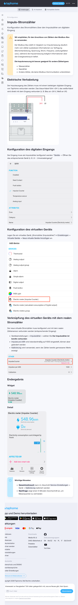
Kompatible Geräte (53, 9)
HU (55, 541)
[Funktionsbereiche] (2, 33)
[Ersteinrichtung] (2, 29)
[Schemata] (2, 69)
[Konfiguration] (2, 38)
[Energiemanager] (2, 78)
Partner (6, 555)
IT (61, 541)
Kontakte (6, 549)
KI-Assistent (38, 9)
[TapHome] (11, 3)
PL (59, 541)
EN (45, 541)
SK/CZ (50, 541)
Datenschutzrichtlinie (25, 598)
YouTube (47, 548)
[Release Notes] (2, 83)
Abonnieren (67, 591)
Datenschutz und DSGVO (12, 565)
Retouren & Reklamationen (13, 576)
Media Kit (31, 538)
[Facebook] (45, 534)
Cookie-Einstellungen (11, 571)
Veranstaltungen (9, 552)
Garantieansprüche (10, 568)
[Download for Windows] (10, 518)
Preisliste (31, 544)
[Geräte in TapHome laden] (2, 47)
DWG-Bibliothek (34, 541)
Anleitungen (25, 9)
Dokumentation (9, 543)
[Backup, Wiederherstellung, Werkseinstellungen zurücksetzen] (2, 60)
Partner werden (58, 3)
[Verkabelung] (2, 20)
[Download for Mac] (50, 518)
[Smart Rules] (2, 42)
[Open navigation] (2, 15)
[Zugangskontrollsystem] (2, 65)
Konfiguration (13, 17)
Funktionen (7, 534)
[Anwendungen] (2, 24)
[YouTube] (45, 544)
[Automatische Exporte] (2, 74)
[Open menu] (73, 3)
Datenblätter (32, 547)
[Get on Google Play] (25, 518)
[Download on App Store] (37, 518)
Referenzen (7, 540)
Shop (5, 537)
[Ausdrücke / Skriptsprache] (2, 56)
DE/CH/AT (67, 541)
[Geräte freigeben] (2, 51)
